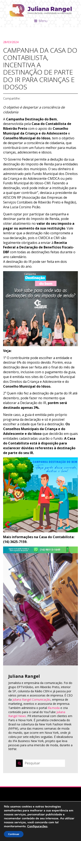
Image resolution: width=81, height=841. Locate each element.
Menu (42, 21)
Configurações (37, 826)
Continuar (13, 834)
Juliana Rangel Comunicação (31, 699)
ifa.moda (54, 708)
